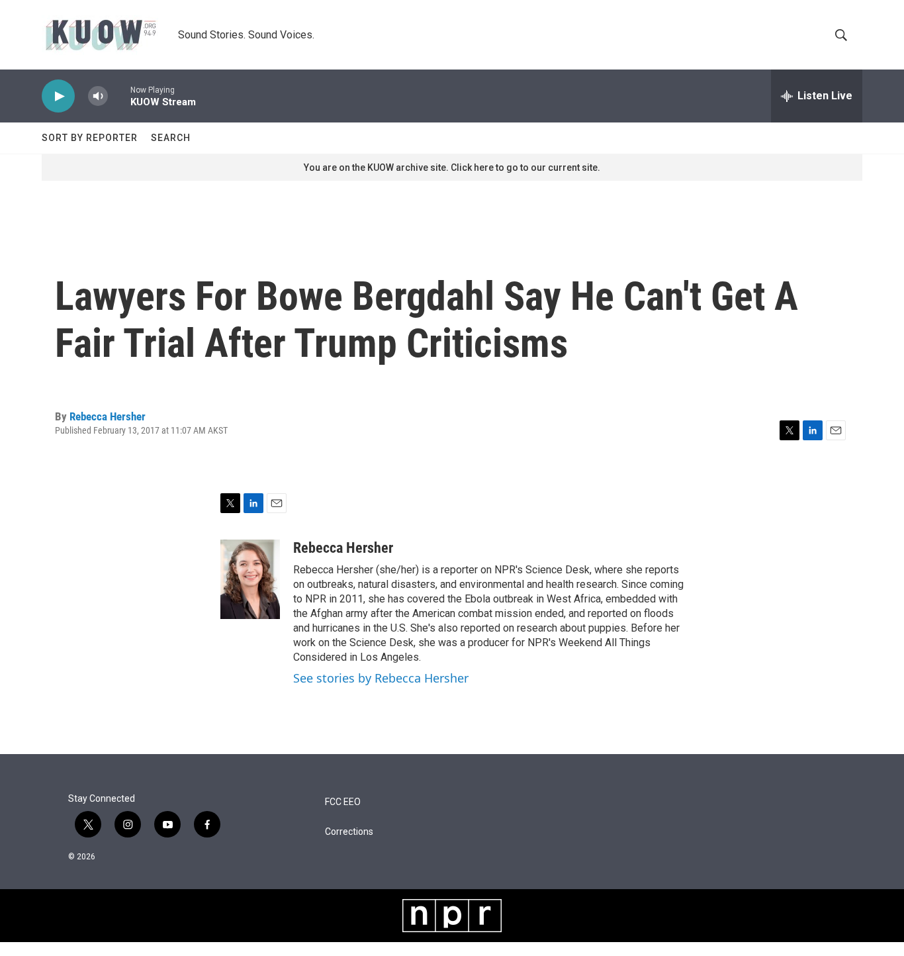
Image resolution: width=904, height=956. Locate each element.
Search (171, 137)
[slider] (119, 96)
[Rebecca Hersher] (250, 579)
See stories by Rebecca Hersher (381, 678)
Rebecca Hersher (107, 416)
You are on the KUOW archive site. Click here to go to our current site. (452, 167)
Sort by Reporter (90, 137)
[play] (58, 96)
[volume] (98, 96)
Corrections (349, 832)
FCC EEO (343, 802)
